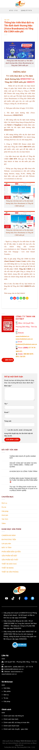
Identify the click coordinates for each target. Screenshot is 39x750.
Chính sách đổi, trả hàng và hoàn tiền (16, 722)
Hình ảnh (5, 515)
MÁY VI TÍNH (6, 547)
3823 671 (19, 351)
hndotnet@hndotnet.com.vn (26, 344)
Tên (6, 404)
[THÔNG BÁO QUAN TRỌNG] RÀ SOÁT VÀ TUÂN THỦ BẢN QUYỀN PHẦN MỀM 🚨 (23, 480)
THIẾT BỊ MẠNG (8, 568)
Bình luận (8, 386)
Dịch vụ (4, 503)
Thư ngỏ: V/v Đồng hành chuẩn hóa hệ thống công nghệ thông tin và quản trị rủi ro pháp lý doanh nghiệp (23, 488)
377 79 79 (31, 348)
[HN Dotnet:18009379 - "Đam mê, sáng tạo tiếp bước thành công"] (19, 4)
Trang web (7, 421)
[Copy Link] (27, 298)
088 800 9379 (28, 354)
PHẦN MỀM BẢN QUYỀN (11, 551)
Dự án (4, 507)
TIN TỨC (7, 20)
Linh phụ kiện (6, 543)
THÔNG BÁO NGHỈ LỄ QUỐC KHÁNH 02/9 (23, 457)
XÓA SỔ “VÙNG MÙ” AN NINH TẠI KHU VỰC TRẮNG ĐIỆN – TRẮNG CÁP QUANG (23, 465)
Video (4, 523)
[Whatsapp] (21, 298)
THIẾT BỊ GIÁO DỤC (9, 564)
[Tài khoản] (36, 3)
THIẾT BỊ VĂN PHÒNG (10, 572)
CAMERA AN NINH (9, 535)
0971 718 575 (20, 356)
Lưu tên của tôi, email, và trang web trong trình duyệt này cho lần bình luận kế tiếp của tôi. (18, 433)
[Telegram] (17, 298)
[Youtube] (14, 298)
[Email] (24, 298)
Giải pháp (5, 511)
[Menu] (3, 3)
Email (6, 412)
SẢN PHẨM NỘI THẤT (10, 560)
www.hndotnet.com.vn (24, 339)
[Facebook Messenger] (11, 298)
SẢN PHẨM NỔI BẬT (9, 556)
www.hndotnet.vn (17, 171)
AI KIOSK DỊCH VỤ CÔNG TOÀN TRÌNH (23, 471)
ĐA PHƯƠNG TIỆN (9, 539)
